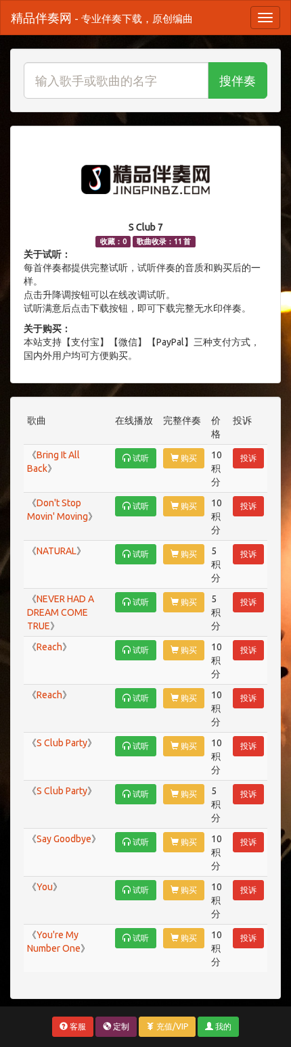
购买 (188, 458)
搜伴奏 (237, 80)
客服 (77, 1026)
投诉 (248, 458)
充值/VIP (171, 1026)
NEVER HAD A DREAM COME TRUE (60, 612)
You (45, 886)
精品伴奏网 (102, 17)
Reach (49, 646)
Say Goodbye (64, 838)
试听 (140, 458)
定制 (120, 1026)
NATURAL (56, 550)
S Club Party (62, 742)
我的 (222, 1026)
